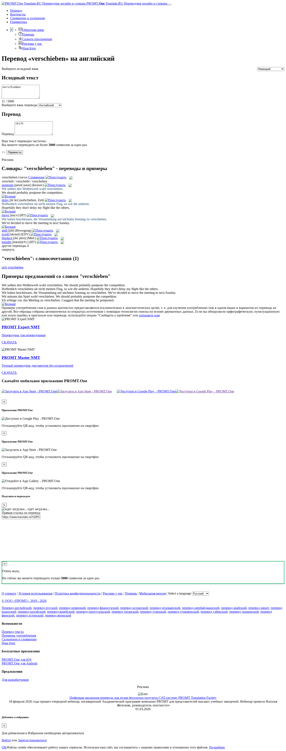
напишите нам (149, 315)
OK (4, 747)
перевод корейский (61, 611)
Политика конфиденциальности (77, 593)
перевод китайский (31, 611)
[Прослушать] (55, 177)
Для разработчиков (15, 679)
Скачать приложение (37, 39)
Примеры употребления (19, 635)
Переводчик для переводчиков (23, 335)
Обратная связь (33, 30)
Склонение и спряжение (19, 639)
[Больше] (9, 304)
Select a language (179, 593)
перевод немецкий (72, 608)
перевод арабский (234, 608)
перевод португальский (93, 611)
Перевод (16, 10)
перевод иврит (258, 608)
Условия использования (35, 593)
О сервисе (9, 593)
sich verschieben (12, 267)
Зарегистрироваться (32, 740)
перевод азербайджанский (200, 608)
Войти (6, 740)
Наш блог (8, 643)
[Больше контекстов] (9, 196)
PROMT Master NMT (21, 357)
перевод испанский (134, 608)
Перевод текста (13, 632)
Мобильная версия (152, 593)
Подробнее (217, 747)
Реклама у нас (32, 43)
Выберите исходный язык (20, 69)
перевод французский (103, 608)
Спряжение (27, 18)
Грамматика (18, 22)
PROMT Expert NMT (21, 327)
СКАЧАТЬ (9, 342)
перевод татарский (125, 611)
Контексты (18, 14)
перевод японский (58, 615)
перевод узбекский (214, 611)
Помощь (28, 34)
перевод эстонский (29, 615)
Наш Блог (29, 48)
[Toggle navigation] (169, 4)
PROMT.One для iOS (16, 659)
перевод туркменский (183, 611)
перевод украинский (244, 611)
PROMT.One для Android (19, 663)
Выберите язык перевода (19, 105)
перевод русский (45, 608)
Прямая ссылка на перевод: (21, 513)
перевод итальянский (165, 608)
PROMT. (126, 3)
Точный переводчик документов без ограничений (37, 365)
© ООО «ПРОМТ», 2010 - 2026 (24, 601)
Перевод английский (17, 608)
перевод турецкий (153, 611)
